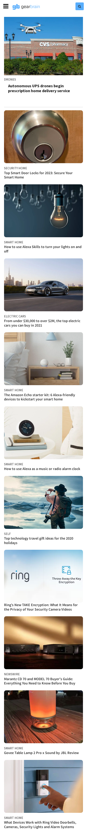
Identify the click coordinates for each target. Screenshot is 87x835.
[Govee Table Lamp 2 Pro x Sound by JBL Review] (43, 716)
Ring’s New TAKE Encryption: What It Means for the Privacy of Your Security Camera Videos (41, 607)
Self (7, 534)
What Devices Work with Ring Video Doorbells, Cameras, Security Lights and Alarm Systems (40, 824)
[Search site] (79, 6)
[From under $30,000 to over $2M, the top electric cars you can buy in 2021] (43, 284)
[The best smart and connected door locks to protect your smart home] (43, 136)
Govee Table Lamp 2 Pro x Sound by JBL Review (41, 752)
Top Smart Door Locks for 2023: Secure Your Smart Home (38, 175)
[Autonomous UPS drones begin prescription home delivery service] (43, 46)
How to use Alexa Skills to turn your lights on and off (43, 249)
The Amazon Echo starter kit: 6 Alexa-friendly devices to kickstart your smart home (39, 397)
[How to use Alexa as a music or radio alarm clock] (43, 432)
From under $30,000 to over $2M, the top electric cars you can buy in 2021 (42, 323)
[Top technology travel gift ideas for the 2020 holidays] (43, 502)
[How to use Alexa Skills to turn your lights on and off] (43, 210)
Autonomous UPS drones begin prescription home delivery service (39, 88)
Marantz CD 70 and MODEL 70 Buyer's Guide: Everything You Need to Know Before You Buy (39, 681)
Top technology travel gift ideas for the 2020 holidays (38, 540)
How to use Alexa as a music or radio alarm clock (42, 468)
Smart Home (13, 242)
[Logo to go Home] (26, 7)
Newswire (12, 674)
